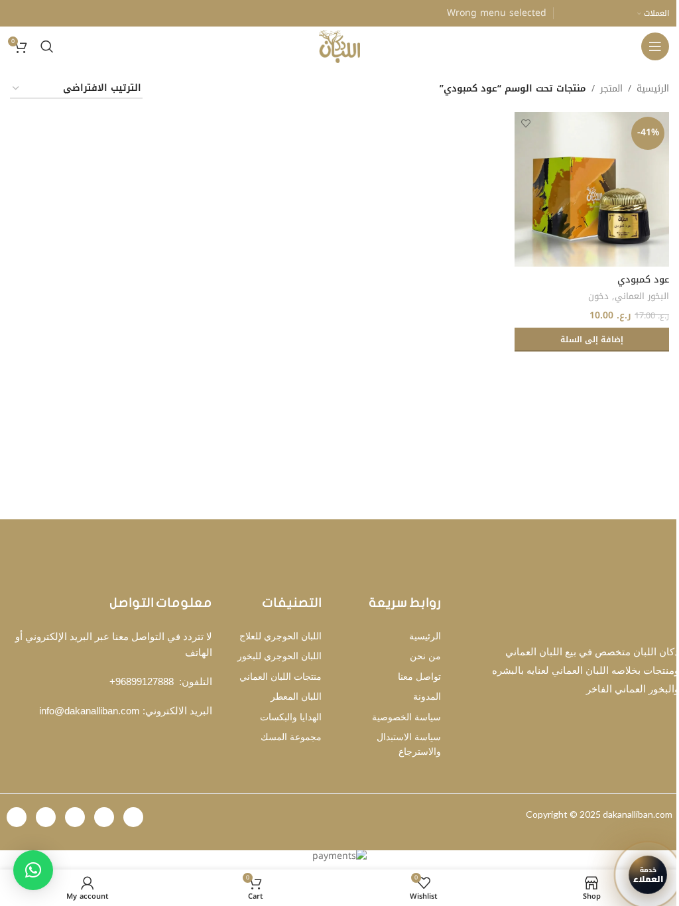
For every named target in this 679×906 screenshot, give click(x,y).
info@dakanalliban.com (89, 710)
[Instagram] (104, 817)
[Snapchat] (46, 817)
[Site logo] (340, 46)
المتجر (611, 89)
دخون (598, 296)
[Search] (47, 46)
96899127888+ (141, 681)
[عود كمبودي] (592, 189)
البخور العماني (642, 296)
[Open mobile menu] (655, 46)
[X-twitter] (75, 817)
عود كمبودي (643, 280)
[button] (592, 340)
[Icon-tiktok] (133, 817)
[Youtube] (17, 817)
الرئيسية (653, 89)
